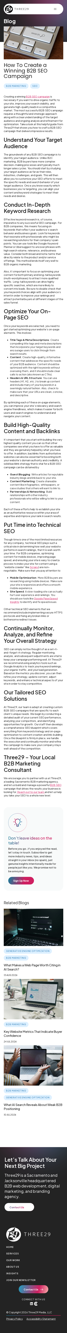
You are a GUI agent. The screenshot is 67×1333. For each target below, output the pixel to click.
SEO (35, 85)
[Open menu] (55, 9)
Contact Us (17, 1207)
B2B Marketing (16, 85)
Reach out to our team (31, 792)
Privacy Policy (14, 1318)
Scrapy (34, 567)
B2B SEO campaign (38, 96)
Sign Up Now (21, 880)
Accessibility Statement (41, 1318)
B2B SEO (55, 785)
